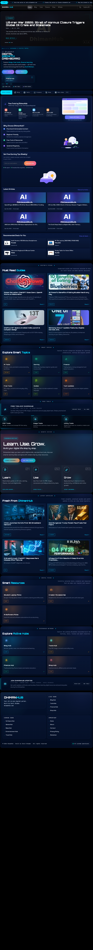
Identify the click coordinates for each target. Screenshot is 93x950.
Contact (52, 728)
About (52, 724)
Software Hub (10, 721)
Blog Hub (53, 700)
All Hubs (60, 7)
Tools (41, 7)
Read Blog (77, 683)
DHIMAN (7, 7)
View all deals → (84, 236)
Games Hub (9, 724)
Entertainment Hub (12, 731)
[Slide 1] (6, 42)
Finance (47, 7)
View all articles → (84, 190)
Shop (53, 7)
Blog (35, 7)
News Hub (9, 728)
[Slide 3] (12, 42)
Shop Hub (53, 710)
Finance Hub (54, 707)
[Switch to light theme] (80, 7)
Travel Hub (9, 735)
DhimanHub (10, 743)
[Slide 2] (9, 42)
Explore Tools (76, 409)
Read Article (11, 38)
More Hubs (63, 92)
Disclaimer (53, 735)
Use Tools (86, 683)
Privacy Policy (54, 731)
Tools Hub (53, 703)
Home (29, 7)
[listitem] (24, 290)
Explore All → (87, 7)
